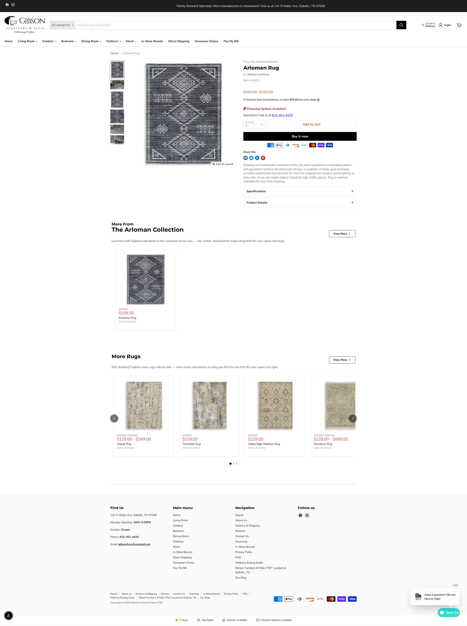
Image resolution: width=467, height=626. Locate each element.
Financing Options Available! (266, 109)
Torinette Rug (191, 444)
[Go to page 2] (233, 463)
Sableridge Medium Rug (264, 444)
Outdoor (48, 41)
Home (9, 41)
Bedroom (67, 41)
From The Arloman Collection (260, 61)
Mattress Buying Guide (249, 562)
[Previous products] (114, 418)
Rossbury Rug (323, 444)
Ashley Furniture (258, 74)
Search (239, 515)
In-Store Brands (152, 41)
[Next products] (353, 418)
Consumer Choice (206, 41)
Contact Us (242, 536)
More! (130, 41)
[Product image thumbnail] (117, 85)
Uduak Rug (124, 444)
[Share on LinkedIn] (257, 158)
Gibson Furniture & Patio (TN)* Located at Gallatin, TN (167, 597)
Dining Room (90, 41)
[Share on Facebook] (245, 158)
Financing (241, 541)
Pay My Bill (231, 41)
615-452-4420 (282, 115)
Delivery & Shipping (247, 525)
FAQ (238, 557)
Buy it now (300, 136)
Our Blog (240, 577)
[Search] (401, 25)
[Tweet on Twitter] (251, 158)
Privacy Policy (243, 552)
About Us (241, 520)
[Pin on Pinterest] (263, 158)
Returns (240, 531)
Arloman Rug (127, 318)
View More (340, 234)
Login (447, 25)
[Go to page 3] (237, 463)
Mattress (112, 41)
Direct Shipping (178, 41)
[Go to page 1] (230, 464)
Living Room (26, 41)
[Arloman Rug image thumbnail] (117, 70)
